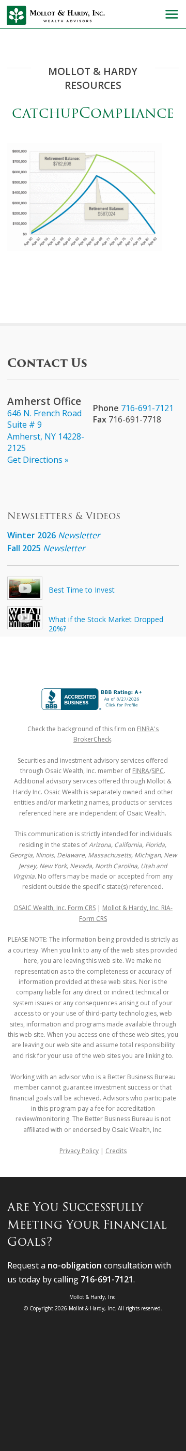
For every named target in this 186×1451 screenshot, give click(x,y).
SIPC (157, 770)
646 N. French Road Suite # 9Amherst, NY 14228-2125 (45, 430)
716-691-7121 (147, 408)
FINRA (140, 770)
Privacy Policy (79, 1150)
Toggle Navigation (171, 14)
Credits (116, 1150)
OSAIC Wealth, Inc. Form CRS (54, 907)
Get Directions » (38, 459)
